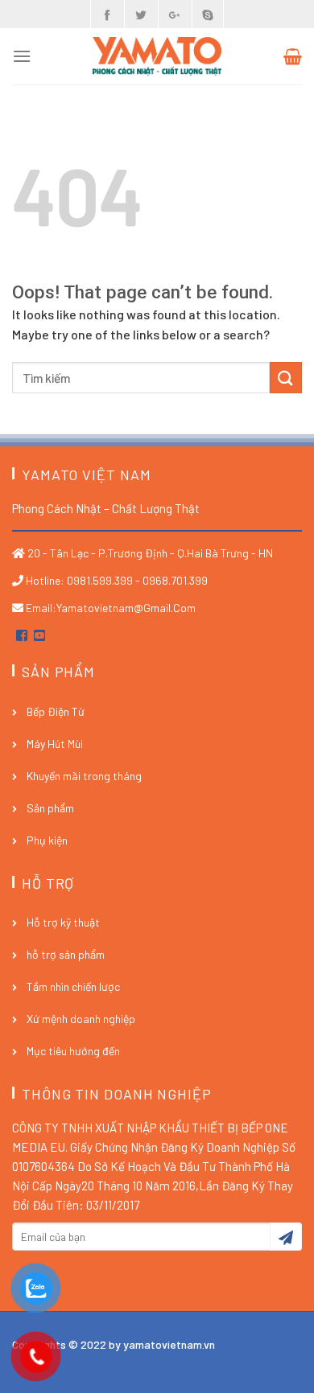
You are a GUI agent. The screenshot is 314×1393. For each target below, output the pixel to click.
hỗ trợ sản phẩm (66, 954)
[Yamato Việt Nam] (157, 56)
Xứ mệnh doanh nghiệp (81, 1018)
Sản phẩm (50, 808)
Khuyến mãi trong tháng (84, 776)
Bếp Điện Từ (56, 711)
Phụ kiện (47, 840)
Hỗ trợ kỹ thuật (63, 922)
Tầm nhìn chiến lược (73, 986)
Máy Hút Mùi (55, 743)
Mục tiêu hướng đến (73, 1051)
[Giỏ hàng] (292, 56)
